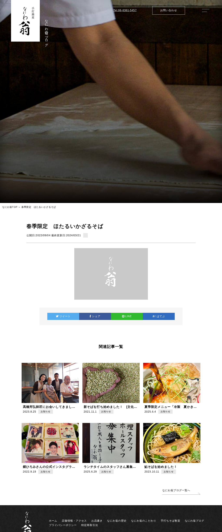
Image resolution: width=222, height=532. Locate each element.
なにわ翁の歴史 (117, 520)
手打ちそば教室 (170, 520)
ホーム (53, 520)
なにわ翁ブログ (194, 520)
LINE (128, 316)
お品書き (96, 520)
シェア (96, 316)
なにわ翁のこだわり (143, 520)
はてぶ (161, 316)
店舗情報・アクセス (74, 520)
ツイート (65, 316)
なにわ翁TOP (9, 207)
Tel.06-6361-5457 (125, 10)
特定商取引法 (89, 525)
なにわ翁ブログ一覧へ (176, 490)
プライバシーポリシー (63, 525)
